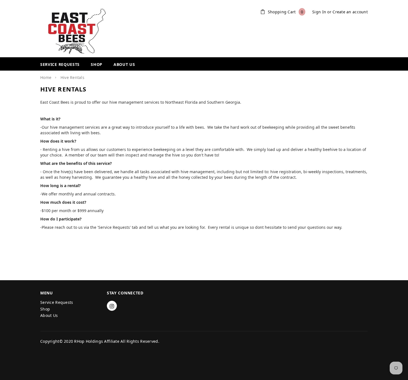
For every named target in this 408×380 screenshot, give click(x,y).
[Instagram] (112, 306)
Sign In (319, 11)
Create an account (350, 11)
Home (45, 77)
